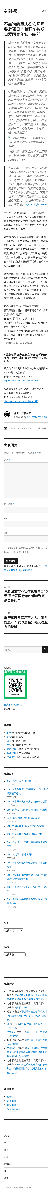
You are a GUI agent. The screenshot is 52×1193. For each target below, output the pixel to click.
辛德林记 (10, 10)
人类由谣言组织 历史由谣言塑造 (23, 817)
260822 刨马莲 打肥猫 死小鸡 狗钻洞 (25, 825)
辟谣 (38, 428)
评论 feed (11, 1104)
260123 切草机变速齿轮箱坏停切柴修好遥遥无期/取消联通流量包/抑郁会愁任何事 (27, 1052)
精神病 (7, 1164)
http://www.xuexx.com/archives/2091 (21, 380)
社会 (32, 428)
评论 (7, 459)
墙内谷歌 (11, 748)
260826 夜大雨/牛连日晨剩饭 (21, 781)
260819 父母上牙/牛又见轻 (20, 854)
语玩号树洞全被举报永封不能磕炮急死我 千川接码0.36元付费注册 (27, 1015)
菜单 (44, 10)
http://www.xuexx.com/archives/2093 (21, 400)
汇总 (6, 1157)
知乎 (9, 740)
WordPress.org (13, 1108)
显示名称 (9, 503)
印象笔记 (11, 757)
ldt (8, 1023)
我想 (6, 1135)
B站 (9, 736)
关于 (6, 1178)
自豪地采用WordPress (23, 1187)
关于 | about (21, 1007)
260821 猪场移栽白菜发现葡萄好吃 (24, 834)
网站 (6, 533)
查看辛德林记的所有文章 (37, 417)
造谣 (44, 428)
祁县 (6, 1149)
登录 (9, 1096)
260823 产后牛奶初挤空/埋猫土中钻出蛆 (27, 809)
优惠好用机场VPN (13, 704)
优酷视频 (11, 753)
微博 (9, 744)
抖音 (9, 732)
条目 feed (11, 1100)
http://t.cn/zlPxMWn (36, 204)
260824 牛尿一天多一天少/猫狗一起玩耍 (27, 801)
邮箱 (7, 518)
